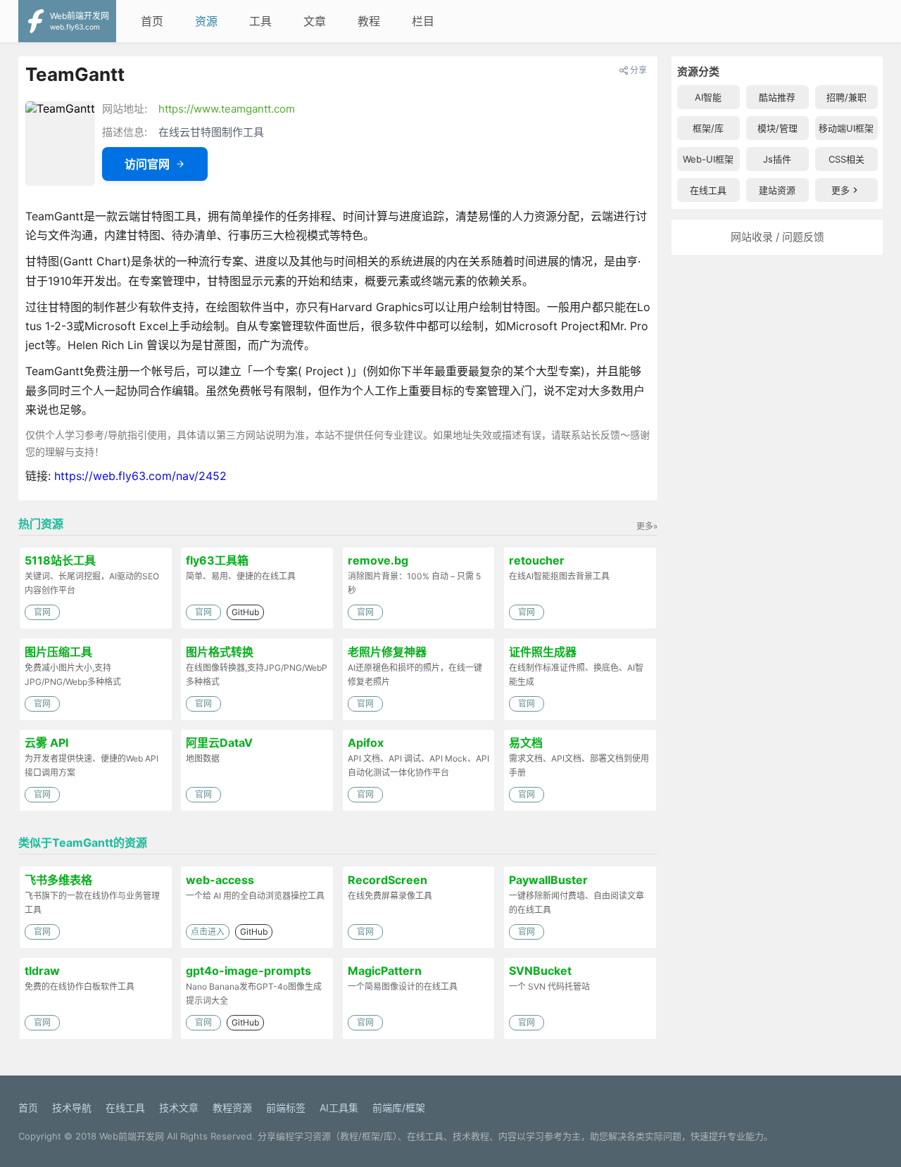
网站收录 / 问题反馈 (777, 237)
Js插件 (777, 159)
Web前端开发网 (131, 1136)
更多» (646, 526)
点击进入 (208, 931)
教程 (369, 21)
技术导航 (72, 1108)
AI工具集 (339, 1108)
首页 (152, 21)
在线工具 (708, 190)
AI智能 (708, 97)
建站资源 (777, 190)
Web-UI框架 (708, 159)
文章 (314, 21)
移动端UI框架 (846, 128)
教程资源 (232, 1108)
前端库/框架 (398, 1108)
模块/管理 (777, 128)
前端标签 (285, 1108)
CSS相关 (846, 159)
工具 (260, 21)
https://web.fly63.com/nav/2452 (140, 476)
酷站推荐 (777, 97)
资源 (206, 21)
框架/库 (708, 128)
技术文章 (179, 1108)
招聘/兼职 (846, 97)
